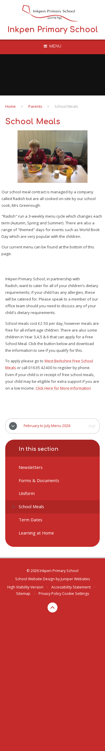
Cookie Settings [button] (75, 593)
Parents (35, 106)
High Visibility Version (25, 587)
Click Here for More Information (63, 388)
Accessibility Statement (71, 587)
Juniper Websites (75, 578)
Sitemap (23, 593)
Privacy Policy (49, 593)
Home (10, 106)
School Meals (66, 106)
